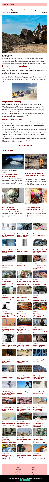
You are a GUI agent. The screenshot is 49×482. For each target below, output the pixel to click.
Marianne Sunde (35, 169)
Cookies (34, 472)
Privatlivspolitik (26, 480)
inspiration (44, 12)
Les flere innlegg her (24, 145)
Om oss (33, 471)
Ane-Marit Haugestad (13, 12)
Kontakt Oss (33, 474)
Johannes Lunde (12, 203)
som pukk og (5, 60)
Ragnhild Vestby (35, 203)
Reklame (34, 469)
